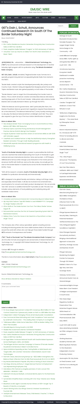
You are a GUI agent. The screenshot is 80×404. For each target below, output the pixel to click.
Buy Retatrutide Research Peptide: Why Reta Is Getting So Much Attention (29, 362)
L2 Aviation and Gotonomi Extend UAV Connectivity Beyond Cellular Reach (29, 199)
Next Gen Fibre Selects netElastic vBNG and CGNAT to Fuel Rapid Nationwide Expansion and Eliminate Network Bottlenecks (69, 173)
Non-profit (22, 21)
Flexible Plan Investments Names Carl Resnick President (22, 330)
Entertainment (27, 18)
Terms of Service (61, 402)
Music (16, 18)
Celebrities (11, 21)
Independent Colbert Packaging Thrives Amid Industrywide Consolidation (28, 315)
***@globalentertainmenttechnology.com (16, 267)
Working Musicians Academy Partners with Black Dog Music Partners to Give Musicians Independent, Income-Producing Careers (68, 346)
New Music (62, 18)
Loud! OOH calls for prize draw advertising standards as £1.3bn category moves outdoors (69, 329)
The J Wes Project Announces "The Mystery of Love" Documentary (68, 160)
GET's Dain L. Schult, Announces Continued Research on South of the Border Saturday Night (27, 31)
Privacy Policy (73, 402)
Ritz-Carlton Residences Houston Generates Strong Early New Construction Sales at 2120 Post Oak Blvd (69, 93)
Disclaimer (15, 279)
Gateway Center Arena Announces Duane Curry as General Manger (69, 278)
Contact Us (40, 402)
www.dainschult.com (47, 257)
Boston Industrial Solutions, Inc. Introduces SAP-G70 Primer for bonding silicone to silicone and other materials (69, 136)
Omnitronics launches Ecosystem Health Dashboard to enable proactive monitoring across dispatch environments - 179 (67, 77)
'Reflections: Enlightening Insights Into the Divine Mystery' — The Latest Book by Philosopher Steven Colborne (69, 119)
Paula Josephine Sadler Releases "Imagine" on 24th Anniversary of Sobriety (29, 49)
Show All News (6, 279)
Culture (45, 18)
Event (53, 18)
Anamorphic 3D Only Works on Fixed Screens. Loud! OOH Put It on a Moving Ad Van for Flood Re (69, 363)
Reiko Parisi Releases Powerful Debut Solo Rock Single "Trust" (68, 149)
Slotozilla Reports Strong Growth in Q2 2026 (18, 327)
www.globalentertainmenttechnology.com (20, 252)
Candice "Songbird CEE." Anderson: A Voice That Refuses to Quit (68, 106)
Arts (37, 18)
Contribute (50, 402)
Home (9, 18)
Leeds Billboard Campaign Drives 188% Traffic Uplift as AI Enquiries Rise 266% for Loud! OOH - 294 (69, 60)
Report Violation (25, 279)
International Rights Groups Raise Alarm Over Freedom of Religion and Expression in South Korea (69, 290)
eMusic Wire (40, 9)
